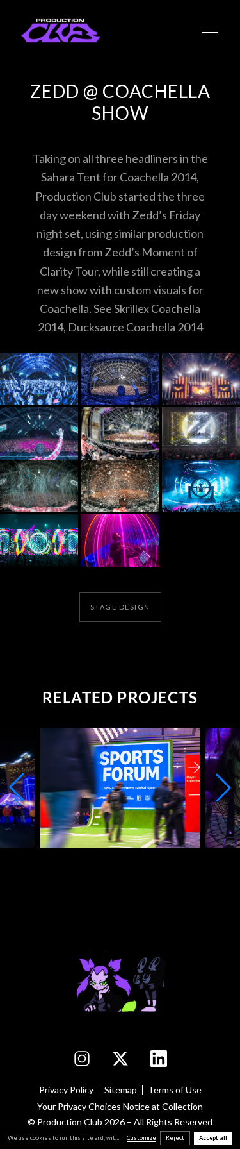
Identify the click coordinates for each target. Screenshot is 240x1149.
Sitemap (120, 1090)
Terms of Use (175, 1090)
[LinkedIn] (159, 1059)
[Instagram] (82, 1059)
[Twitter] (120, 1059)
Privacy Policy (66, 1090)
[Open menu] (210, 30)
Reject (175, 1137)
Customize (141, 1137)
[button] (39, 379)
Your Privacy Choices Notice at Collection (120, 1106)
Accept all (213, 1137)
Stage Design (120, 607)
